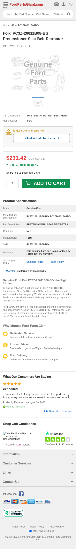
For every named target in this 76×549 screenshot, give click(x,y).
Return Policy (56, 262)
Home (6, 25)
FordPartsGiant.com (13, 307)
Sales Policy (18, 526)
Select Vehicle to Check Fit (41, 138)
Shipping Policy (35, 262)
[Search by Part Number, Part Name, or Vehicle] (68, 14)
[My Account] (63, 4)
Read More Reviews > (61, 411)
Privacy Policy (56, 526)
